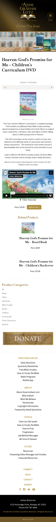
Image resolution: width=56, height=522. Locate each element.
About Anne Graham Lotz (28, 392)
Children (5, 312)
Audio (4, 293)
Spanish (5, 324)
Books (4, 309)
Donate (28, 484)
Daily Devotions (28, 362)
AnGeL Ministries (28, 500)
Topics (28, 417)
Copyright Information (28, 406)
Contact (28, 479)
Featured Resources (28, 458)
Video (4, 297)
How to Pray (28, 428)
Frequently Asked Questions (28, 409)
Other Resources (9, 320)
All (3, 289)
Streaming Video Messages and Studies (28, 454)
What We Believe (28, 399)
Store (28, 446)
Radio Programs (28, 376)
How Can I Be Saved (28, 421)
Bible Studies (7, 305)
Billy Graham (28, 395)
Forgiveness (28, 432)
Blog (28, 474)
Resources (28, 451)
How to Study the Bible (28, 373)
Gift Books (6, 301)
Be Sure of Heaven (28, 439)
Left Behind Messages (28, 435)
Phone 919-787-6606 (28, 507)
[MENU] (50, 15)
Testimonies (28, 402)
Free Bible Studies (28, 369)
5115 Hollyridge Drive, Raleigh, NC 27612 (28, 504)
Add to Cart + (34, 207)
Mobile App (28, 380)
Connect (28, 469)
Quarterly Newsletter (28, 366)
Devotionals (7, 316)
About (28, 387)
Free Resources (28, 358)
